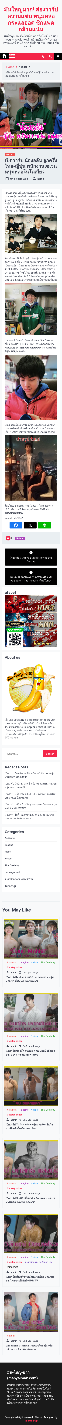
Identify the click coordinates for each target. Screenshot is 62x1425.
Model (8, 851)
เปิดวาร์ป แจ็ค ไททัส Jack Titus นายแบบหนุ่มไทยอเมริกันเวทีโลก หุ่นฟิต (30, 796)
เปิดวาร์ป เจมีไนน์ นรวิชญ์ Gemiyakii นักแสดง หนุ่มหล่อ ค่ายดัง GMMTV (31, 806)
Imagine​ (9, 845)
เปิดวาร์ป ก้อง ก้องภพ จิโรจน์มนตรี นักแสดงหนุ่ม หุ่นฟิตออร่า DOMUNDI (29, 775)
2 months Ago (33, 1272)
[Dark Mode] (43, 56)
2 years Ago (32, 972)
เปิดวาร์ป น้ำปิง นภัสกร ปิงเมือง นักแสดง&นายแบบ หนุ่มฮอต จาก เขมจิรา (31, 785)
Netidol (9, 154)
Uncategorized (12, 872)
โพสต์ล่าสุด (10, 886)
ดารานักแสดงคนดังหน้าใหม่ (19, 879)
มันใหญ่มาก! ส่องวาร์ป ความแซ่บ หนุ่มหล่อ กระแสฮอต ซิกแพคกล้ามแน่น (31, 19)
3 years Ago (32, 1120)
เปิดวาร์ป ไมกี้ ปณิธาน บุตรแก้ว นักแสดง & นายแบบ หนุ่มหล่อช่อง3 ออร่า (29, 817)
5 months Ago (33, 1046)
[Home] (4, 56)
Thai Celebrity (12, 865)
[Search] (50, 56)
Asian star (10, 838)
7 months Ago (33, 1193)
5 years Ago (21, 178)
